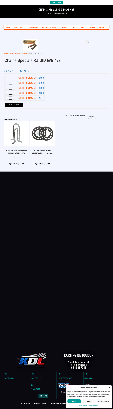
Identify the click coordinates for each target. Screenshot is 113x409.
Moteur (82, 27)
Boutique (11, 53)
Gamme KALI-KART (18, 27)
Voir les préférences (103, 401)
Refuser (89, 401)
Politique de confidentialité (93, 405)
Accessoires (17, 53)
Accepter (74, 401)
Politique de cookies (83, 405)
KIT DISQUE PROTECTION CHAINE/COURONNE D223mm (42, 151)
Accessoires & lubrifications (49, 27)
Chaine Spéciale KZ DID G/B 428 (60, 13)
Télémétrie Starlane (33, 27)
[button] (109, 387)
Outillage (64, 27)
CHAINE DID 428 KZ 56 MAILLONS (27, 93)
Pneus (73, 27)
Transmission (25, 53)
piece (40, 148)
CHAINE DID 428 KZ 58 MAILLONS (27, 98)
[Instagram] (45, 396)
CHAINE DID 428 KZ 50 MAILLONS (27, 78)
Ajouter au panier (13, 105)
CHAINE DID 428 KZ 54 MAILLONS (27, 88)
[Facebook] (40, 396)
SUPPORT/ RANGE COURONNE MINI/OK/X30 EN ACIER (16, 151)
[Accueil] (46, 13)
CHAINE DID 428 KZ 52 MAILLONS (27, 83)
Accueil (8, 27)
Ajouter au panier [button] (16, 164)
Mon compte (102, 27)
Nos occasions (91, 27)
